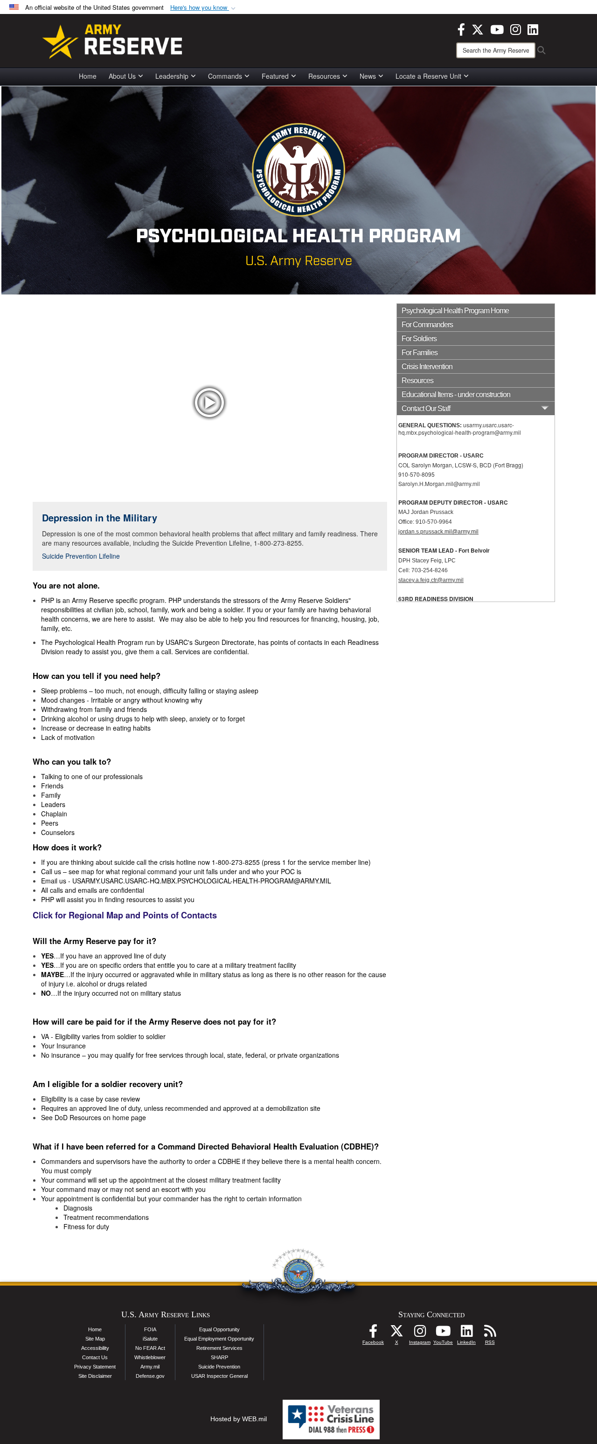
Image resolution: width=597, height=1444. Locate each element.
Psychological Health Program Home (455, 311)
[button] (203, 8)
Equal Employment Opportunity (219, 1338)
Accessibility (95, 1348)
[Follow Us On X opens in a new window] (396, 1333)
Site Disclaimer (95, 1376)
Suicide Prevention (219, 1366)
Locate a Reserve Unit (428, 76)
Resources (324, 76)
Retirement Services (219, 1348)
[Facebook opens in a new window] (461, 28)
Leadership (171, 76)
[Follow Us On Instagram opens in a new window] (419, 1333)
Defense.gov (150, 1376)
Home (88, 76)
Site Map (95, 1338)
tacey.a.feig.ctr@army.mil (432, 580)
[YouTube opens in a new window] (497, 28)
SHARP (219, 1357)
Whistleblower (150, 1357)
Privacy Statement (95, 1366)
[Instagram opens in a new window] (515, 28)
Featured (275, 76)
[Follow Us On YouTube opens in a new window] (443, 1333)
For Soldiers (419, 338)
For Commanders (427, 324)
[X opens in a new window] (478, 28)
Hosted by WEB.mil (238, 1419)
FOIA (150, 1329)
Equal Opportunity (219, 1329)
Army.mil (150, 1366)
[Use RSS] (489, 1333)
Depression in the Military (99, 517)
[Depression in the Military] (210, 402)
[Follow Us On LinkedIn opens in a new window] (466, 1333)
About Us (122, 76)
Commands (225, 76)
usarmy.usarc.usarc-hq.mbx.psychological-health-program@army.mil (459, 428)
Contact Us (95, 1357)
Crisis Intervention (427, 366)
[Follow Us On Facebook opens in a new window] (373, 1333)
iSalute (150, 1338)
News (368, 76)
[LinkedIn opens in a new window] (533, 28)
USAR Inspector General (219, 1376)
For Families (419, 352)
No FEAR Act (150, 1348)
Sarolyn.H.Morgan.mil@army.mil (439, 483)
